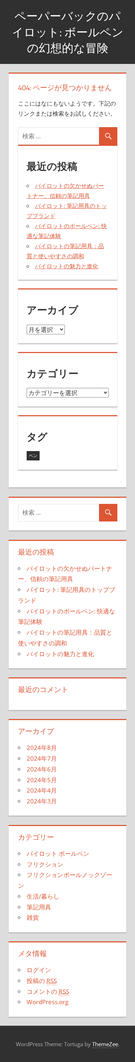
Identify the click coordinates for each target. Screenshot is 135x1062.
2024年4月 (42, 790)
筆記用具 (39, 907)
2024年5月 (42, 780)
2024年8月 (42, 747)
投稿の (42, 981)
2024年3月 (42, 801)
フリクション (45, 864)
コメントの (48, 991)
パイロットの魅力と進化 (66, 266)
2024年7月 (42, 758)
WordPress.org (47, 1002)
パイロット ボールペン (58, 853)
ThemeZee (105, 1044)
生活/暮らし (43, 896)
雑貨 (33, 917)
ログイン (39, 970)
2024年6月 (42, 769)
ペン (33, 456)
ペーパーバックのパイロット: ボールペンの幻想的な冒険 (67, 32)
